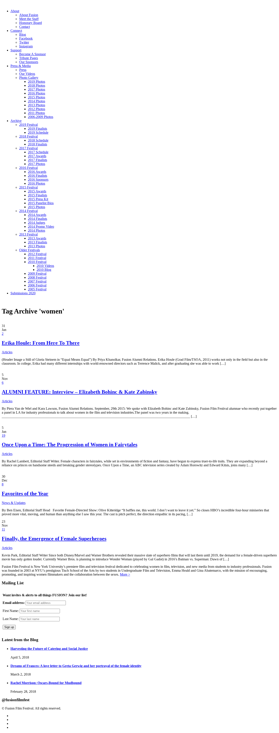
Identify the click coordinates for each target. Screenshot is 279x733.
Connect (16, 30)
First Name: (11, 611)
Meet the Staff (29, 19)
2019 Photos (36, 81)
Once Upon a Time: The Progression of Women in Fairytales (69, 444)
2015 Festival (28, 187)
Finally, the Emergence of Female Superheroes (54, 538)
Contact (24, 27)
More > (125, 574)
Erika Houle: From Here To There (41, 343)
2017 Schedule (38, 152)
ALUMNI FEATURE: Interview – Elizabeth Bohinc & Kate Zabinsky (79, 392)
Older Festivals (29, 250)
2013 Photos (36, 105)
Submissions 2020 (23, 293)
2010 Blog (44, 269)
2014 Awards (37, 215)
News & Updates (14, 503)
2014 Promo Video (41, 226)
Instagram (26, 46)
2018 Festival (28, 136)
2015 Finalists (37, 195)
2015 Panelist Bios (41, 203)
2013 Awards (37, 238)
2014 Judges (36, 222)
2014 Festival (28, 211)
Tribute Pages (28, 58)
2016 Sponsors (38, 179)
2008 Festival (37, 277)
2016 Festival (28, 168)
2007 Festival (37, 281)
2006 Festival (37, 285)
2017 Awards (37, 156)
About (14, 11)
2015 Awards (37, 191)
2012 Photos (36, 109)
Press (22, 70)
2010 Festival (37, 262)
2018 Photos (36, 85)
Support (15, 50)
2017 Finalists (37, 160)
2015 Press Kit (38, 199)
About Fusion (28, 15)
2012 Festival (37, 254)
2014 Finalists (37, 219)
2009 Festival (37, 273)
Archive (16, 121)
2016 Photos (36, 93)
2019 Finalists (37, 128)
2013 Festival (28, 234)
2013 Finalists (37, 242)
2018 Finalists (37, 144)
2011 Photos (36, 113)
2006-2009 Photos (40, 117)
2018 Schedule (38, 140)
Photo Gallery (28, 77)
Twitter (24, 42)
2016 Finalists (37, 175)
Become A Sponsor (32, 54)
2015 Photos (36, 97)
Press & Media (20, 66)
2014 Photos (36, 101)
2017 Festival (28, 148)
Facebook (26, 38)
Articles (7, 352)
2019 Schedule (38, 132)
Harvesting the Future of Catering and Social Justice (49, 648)
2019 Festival (28, 124)
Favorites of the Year (25, 493)
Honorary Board (30, 23)
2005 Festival (37, 289)
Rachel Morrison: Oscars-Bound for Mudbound (46, 683)
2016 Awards (37, 172)
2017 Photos (36, 89)
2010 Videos (45, 266)
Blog (22, 34)
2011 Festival (37, 258)
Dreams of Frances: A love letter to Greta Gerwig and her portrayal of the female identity (75, 666)
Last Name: (11, 619)
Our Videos (27, 74)
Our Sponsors (28, 62)
